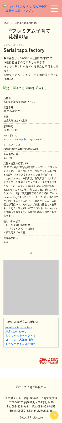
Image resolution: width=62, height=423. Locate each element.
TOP (6, 22)
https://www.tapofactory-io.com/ (22, 139)
